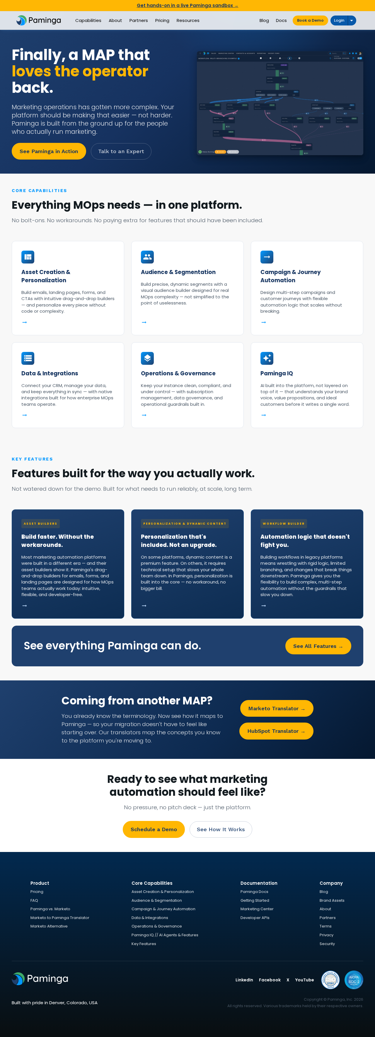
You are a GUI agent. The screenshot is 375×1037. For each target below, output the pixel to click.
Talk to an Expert (121, 151)
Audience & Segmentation (157, 900)
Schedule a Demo (154, 829)
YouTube (304, 980)
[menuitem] (88, 20)
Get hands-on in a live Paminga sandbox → (187, 5)
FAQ (34, 900)
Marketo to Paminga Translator (59, 917)
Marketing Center (257, 909)
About (325, 909)
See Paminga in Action (49, 151)
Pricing (36, 891)
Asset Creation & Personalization (163, 891)
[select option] (352, 20)
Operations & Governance (157, 926)
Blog (324, 891)
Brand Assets (332, 900)
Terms (326, 926)
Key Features (144, 944)
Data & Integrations (150, 917)
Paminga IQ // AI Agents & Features (165, 935)
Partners (328, 917)
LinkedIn (244, 980)
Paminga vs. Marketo (50, 909)
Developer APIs (255, 917)
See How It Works (221, 829)
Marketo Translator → (277, 708)
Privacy (326, 935)
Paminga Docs (254, 891)
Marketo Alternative (49, 926)
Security (327, 944)
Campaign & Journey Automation (163, 909)
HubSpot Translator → (276, 731)
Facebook (270, 980)
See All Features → (318, 646)
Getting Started (255, 900)
